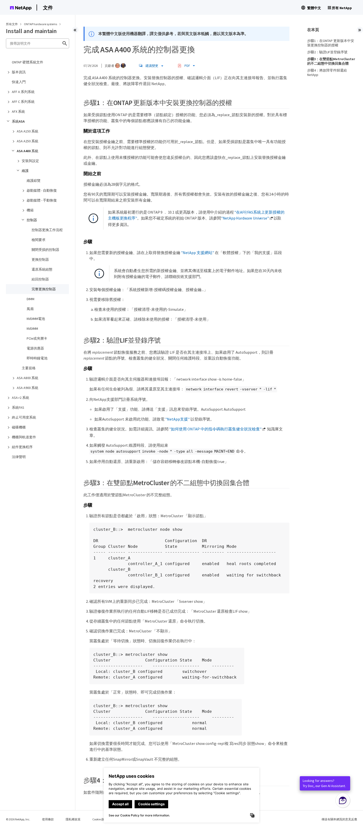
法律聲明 (19, 457)
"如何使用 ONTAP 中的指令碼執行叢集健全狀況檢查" (215, 428)
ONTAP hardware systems (41, 24)
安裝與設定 (30, 161)
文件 (48, 7)
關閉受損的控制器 (45, 249)
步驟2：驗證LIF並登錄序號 (327, 52)
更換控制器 (40, 259)
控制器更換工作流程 (47, 230)
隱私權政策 (73, 819)
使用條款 (48, 819)
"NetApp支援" (177, 419)
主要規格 (29, 368)
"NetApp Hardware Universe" (245, 218)
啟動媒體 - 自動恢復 (42, 190)
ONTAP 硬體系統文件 (27, 62)
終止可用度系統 (24, 417)
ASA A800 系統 (27, 378)
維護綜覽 (33, 180)
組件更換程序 (22, 447)
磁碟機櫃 (19, 427)
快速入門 (19, 82)
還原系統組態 (42, 269)
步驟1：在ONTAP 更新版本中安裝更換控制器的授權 (330, 42)
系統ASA (18, 121)
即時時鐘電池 (37, 358)
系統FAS (18, 407)
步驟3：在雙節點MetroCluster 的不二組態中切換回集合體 (331, 61)
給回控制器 (40, 279)
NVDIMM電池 (36, 318)
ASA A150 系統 (27, 131)
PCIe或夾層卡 (37, 338)
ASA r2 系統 (20, 397)
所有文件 (12, 24)
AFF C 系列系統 (23, 101)
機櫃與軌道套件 (24, 437)
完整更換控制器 (44, 289)
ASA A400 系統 (27, 151)
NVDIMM (32, 328)
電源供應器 (35, 348)
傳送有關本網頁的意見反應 (339, 819)
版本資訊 (19, 72)
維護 (25, 170)
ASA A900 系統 (27, 388)
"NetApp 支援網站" (197, 252)
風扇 (30, 309)
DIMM (30, 299)
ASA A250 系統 (27, 141)
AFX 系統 (18, 111)
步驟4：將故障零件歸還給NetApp (327, 72)
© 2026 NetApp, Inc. (18, 819)
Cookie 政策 (99, 819)
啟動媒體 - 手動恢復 (42, 200)
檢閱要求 (38, 240)
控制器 (32, 220)
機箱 (30, 210)
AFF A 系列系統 (23, 92)
